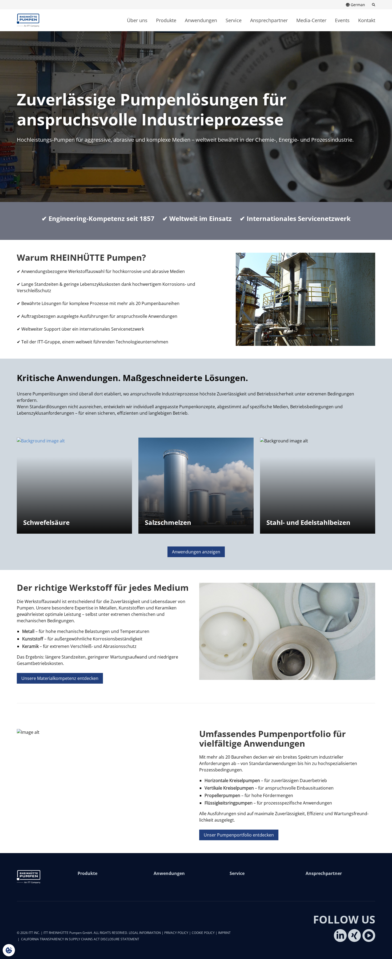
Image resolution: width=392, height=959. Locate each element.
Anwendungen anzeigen (196, 552)
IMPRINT (224, 932)
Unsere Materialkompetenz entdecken (59, 678)
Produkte (166, 20)
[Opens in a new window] (340, 935)
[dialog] (9, 950)
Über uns (137, 20)
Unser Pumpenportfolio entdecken (239, 835)
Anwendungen (201, 20)
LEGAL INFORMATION (145, 932)
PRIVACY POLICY (176, 932)
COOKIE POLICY (203, 932)
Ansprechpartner (269, 20)
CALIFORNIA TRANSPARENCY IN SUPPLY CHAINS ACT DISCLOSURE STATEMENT (80, 939)
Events (342, 20)
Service (234, 20)
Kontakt (366, 20)
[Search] (372, 5)
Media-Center (311, 20)
